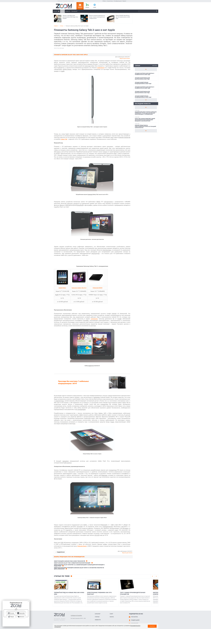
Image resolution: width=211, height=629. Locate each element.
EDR (112, 525)
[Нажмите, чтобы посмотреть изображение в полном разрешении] (92, 123)
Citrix (109, 413)
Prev (146, 69)
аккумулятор (95, 253)
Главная (56, 25)
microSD (96, 535)
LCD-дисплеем (108, 201)
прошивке (65, 461)
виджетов (91, 365)
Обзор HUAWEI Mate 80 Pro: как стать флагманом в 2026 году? (123, 17)
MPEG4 (67, 205)
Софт (94, 7)
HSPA (85, 525)
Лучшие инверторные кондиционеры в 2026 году (143, 83)
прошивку (97, 397)
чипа (74, 473)
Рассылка (134, 616)
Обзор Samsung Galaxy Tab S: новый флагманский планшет (72, 562)
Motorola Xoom (81, 546)
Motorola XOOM (97, 287)
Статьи (62, 11)
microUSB (80, 526)
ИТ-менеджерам (80, 409)
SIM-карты (57, 151)
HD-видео (125, 528)
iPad (115, 153)
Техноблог (74, 11)
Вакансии (56, 620)
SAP (105, 413)
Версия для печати (125, 58)
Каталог (55, 11)
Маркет (124, 1)
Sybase (100, 413)
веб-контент (68, 462)
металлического (75, 250)
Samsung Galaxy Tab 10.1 (79, 287)
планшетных (104, 404)
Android (59, 67)
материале (94, 318)
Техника (80, 7)
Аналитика (110, 1)
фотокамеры (107, 250)
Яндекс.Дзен (135, 620)
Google (119, 318)
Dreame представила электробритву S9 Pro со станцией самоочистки (145, 126)
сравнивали (100, 67)
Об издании (57, 618)
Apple (62, 71)
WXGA (98, 201)
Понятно (152, 626)
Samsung (87, 66)
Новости (67, 11)
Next (146, 100)
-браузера (104, 475)
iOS (71, 317)
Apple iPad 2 (62, 287)
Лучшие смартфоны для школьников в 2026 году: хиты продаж (70, 17)
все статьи (154, 65)
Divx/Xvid (80, 205)
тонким (105, 151)
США (61, 542)
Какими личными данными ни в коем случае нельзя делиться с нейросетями (97, 17)
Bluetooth (104, 525)
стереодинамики (107, 526)
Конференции (117, 1)
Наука (87, 7)
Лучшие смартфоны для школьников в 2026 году (142, 78)
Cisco (95, 413)
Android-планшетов (124, 137)
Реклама (63, 618)
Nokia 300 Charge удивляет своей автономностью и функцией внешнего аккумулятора (145, 119)
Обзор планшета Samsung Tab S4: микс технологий (69, 561)
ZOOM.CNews (67, 69)
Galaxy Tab (64, 139)
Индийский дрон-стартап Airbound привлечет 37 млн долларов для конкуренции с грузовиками (146, 113)
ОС (113, 318)
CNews (104, 1)
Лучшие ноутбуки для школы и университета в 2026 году (144, 74)
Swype (112, 422)
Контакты (62, 620)
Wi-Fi (116, 525)
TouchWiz (86, 320)
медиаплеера (59, 401)
